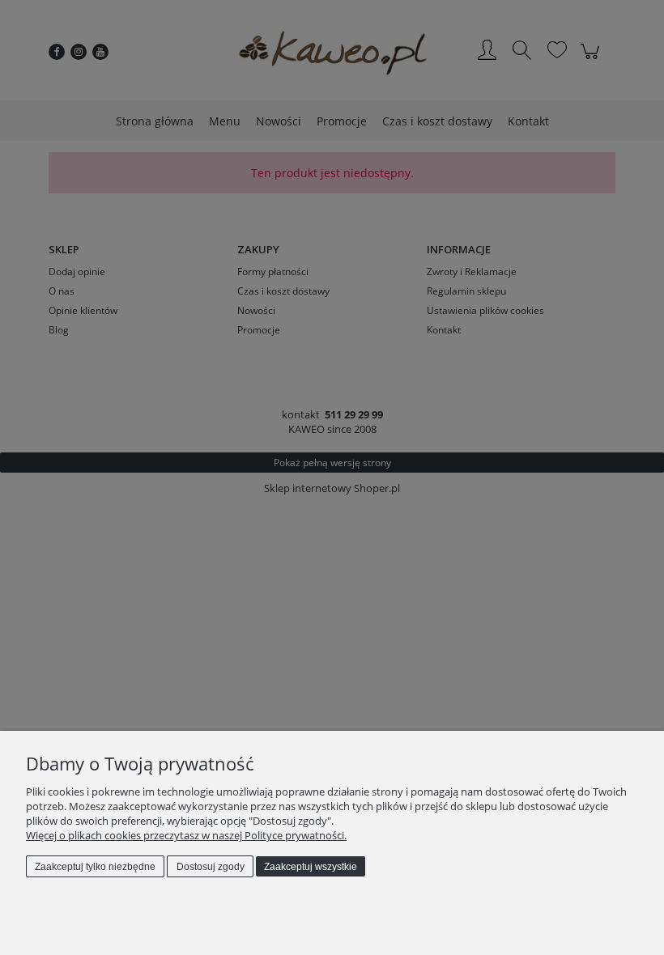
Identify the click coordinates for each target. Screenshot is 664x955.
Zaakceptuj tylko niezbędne (95, 866)
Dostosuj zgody (211, 866)
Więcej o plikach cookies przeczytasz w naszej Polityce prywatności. (186, 835)
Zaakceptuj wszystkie (310, 866)
